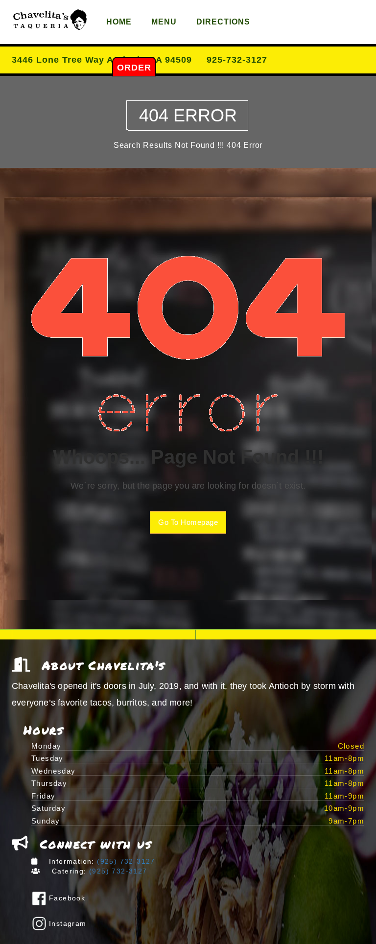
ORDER (134, 67)
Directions (223, 22)
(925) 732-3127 (124, 861)
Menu (164, 22)
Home (119, 22)
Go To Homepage (188, 522)
